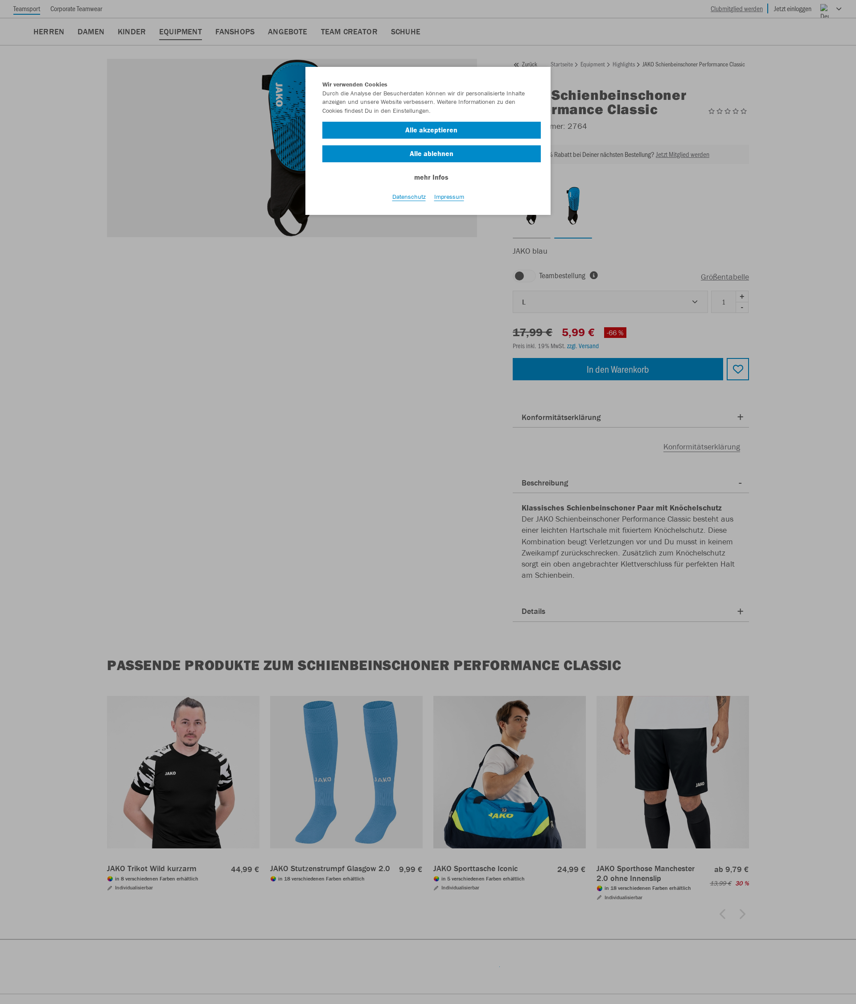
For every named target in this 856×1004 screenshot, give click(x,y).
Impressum (449, 197)
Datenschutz (409, 197)
